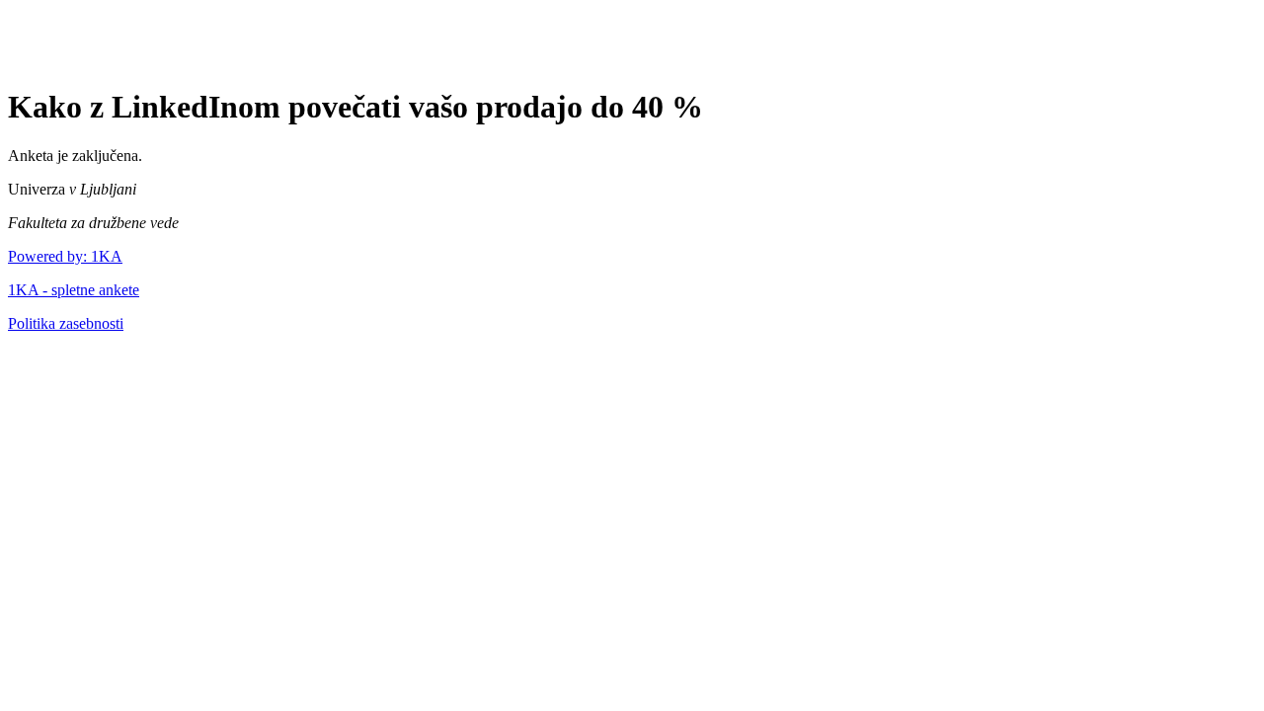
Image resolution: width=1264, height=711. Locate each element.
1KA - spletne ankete (73, 289)
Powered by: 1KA (65, 256)
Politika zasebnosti (65, 323)
